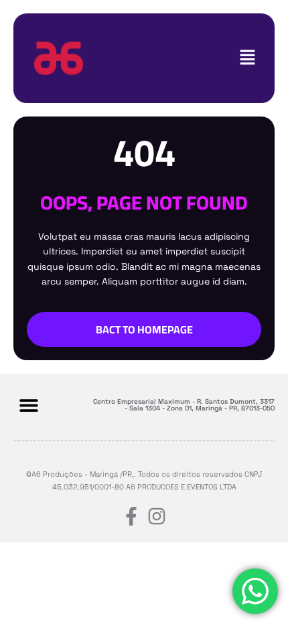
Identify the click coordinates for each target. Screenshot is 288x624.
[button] (247, 58)
